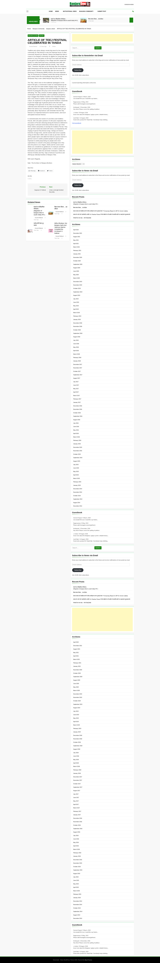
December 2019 (77, 281)
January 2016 (77, 443)
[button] (80, 4)
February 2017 (77, 399)
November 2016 (77, 409)
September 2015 (77, 457)
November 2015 (77, 450)
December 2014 (77, 488)
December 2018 (77, 323)
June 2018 (76, 343)
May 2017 (76, 388)
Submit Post (102, 11)
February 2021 (77, 250)
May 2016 (76, 430)
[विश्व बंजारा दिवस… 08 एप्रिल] (83, 21)
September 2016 (77, 416)
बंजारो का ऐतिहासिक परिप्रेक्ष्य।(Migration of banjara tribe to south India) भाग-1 (64, 19)
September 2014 (77, 499)
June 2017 (76, 385)
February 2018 (77, 357)
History (41, 35)
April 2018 (76, 350)
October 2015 (77, 454)
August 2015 (76, 461)
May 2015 (76, 471)
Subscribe (77, 70)
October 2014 (77, 495)
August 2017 (76, 378)
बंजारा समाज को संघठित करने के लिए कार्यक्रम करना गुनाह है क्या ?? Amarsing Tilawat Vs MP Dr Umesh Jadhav (100, 211)
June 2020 (76, 271)
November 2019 (77, 285)
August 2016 (76, 419)
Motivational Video (70, 11)
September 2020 (77, 264)
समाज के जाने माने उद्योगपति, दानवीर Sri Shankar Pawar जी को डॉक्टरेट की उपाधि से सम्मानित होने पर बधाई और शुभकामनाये (101, 214)
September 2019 (77, 292)
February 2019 (77, 316)
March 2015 (76, 478)
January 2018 (77, 361)
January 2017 (77, 402)
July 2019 (75, 299)
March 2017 (76, 395)
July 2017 (75, 381)
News (57, 11)
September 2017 (77, 374)
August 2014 (76, 502)
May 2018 (76, 347)
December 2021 (77, 233)
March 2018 (76, 354)
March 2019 (76, 312)
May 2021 (76, 240)
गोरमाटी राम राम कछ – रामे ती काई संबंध (82, 218)
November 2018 (77, 326)
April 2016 (76, 433)
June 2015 (76, 468)
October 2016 (77, 412)
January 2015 (77, 485)
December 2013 (77, 506)
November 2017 (77, 368)
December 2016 (77, 406)
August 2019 (76, 295)
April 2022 (76, 229)
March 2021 (76, 247)
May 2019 (76, 305)
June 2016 (76, 426)
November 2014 (77, 492)
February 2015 (77, 482)
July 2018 (75, 340)
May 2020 (76, 274)
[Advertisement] (102, 38)
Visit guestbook (76, 123)
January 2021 (77, 254)
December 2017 (77, 364)
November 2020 (77, 257)
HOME (51, 11)
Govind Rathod (33, 46)
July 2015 (75, 464)
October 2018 (77, 330)
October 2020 (77, 261)
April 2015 (76, 475)
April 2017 (76, 392)
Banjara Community (86, 11)
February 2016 (77, 440)
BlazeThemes (88, 960)
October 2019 (77, 288)
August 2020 (76, 267)
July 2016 (75, 423)
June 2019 (76, 302)
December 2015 (77, 447)
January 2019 (77, 319)
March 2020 (76, 278)
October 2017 (77, 371)
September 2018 (77, 333)
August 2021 (76, 236)
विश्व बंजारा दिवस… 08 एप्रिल (95, 19)
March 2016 (76, 437)
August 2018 (76, 336)
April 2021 (76, 243)
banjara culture (33, 35)
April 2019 (76, 309)
